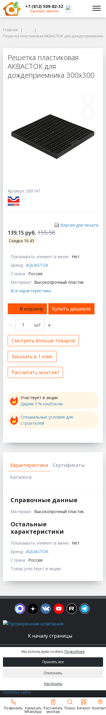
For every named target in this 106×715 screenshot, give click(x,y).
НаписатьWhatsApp (33, 710)
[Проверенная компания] (33, 624)
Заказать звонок (44, 11)
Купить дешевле (71, 309)
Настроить (53, 683)
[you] (59, 608)
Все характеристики (31, 290)
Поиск (69, 708)
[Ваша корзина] (80, 8)
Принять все (53, 661)
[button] (44, 6)
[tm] (85, 608)
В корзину (31, 309)
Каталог (83, 708)
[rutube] (72, 608)
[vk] (46, 608)
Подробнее (74, 651)
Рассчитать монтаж (53, 710)
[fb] (20, 608)
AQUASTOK (37, 265)
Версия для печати (79, 225)
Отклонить (53, 673)
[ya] (33, 608)
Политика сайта (16, 692)
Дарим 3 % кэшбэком (42, 404)
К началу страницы (50, 636)
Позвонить (13, 708)
